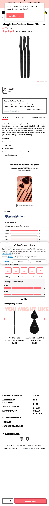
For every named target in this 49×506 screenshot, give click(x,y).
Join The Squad (15, 16)
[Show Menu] (3, 12)
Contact (6, 421)
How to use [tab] (20, 117)
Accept (38, 261)
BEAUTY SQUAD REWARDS (37, 411)
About (36, 395)
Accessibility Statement (8, 401)
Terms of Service (10, 406)
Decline (20, 261)
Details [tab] (5, 117)
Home (4, 18)
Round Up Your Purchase (14, 101)
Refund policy (9, 410)
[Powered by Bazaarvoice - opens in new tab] (24, 205)
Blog (36, 403)
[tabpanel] (24, 57)
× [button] (42, 4)
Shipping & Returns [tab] (39, 117)
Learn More (30, 106)
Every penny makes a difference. (15, 104)
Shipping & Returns (12, 395)
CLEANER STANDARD (11, 417)
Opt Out (10, 257)
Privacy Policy (7, 254)
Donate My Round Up (34, 109)
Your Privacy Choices (37, 448)
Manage (6, 261)
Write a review (27, 31)
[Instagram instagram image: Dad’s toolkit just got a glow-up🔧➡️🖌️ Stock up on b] (24, 189)
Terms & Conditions (10, 448)
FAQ (35, 399)
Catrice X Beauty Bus (12, 426)
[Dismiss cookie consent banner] (46, 245)
